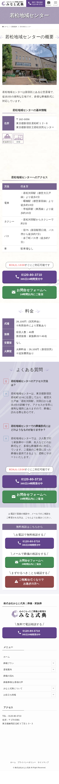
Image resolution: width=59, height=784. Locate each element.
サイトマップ (43, 762)
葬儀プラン (8, 663)
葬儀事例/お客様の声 (13, 682)
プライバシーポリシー (27, 762)
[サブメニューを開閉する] (53, 663)
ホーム (6, 657)
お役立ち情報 (9, 695)
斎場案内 (7, 669)
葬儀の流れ (8, 676)
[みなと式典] (13, 3)
